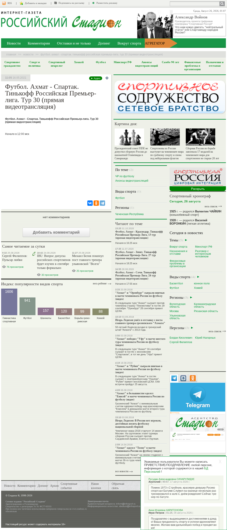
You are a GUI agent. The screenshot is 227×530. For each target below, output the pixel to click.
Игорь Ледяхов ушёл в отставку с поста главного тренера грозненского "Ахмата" (140, 321)
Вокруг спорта (129, 43)
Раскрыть (198, 188)
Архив (54, 485)
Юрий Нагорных (205, 337)
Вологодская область (178, 305)
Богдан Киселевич (181, 337)
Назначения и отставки (214, 63)
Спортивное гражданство (12, 63)
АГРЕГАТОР (155, 43)
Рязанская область (206, 311)
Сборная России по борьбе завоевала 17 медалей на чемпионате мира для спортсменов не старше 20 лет (202, 153)
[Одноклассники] (96, 203)
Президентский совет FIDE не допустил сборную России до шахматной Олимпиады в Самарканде (131, 153)
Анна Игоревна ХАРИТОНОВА (166, 510)
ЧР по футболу (124, 176)
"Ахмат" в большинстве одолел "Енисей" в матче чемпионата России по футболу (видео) (139, 396)
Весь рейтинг (100, 283)
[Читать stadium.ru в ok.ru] (197, 426)
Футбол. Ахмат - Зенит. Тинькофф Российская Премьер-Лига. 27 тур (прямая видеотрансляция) (136, 255)
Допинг (104, 43)
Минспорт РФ (123, 62)
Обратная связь (118, 485)
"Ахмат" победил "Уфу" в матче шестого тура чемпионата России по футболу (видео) (140, 342)
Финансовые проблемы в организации (192, 65)
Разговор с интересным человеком (203, 254)
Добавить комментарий (56, 232)
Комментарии (39, 43)
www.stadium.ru (79, 509)
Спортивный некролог (57, 63)
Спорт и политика (34, 63)
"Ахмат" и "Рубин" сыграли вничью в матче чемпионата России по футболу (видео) (138, 369)
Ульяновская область (178, 317)
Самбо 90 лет (170, 62)
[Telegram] (102, 203)
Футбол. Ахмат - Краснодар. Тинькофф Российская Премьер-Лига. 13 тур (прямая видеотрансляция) (139, 235)
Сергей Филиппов (181, 342)
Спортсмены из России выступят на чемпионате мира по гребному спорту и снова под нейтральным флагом (167, 153)
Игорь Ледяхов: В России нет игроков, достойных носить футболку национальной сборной (138, 424)
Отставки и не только (74, 43)
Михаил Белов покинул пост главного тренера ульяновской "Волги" (88, 260)
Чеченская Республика (129, 214)
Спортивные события (69, 485)
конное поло (202, 283)
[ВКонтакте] (90, 203)
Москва (174, 311)
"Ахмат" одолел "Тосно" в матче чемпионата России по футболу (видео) (138, 449)
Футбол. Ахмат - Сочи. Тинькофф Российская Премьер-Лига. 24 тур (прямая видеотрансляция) (135, 275)
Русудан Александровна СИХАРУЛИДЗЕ (171, 479)
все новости (121, 471)
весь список (211, 206)
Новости (14, 43)
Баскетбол (176, 283)
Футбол (101, 62)
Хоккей (79, 62)
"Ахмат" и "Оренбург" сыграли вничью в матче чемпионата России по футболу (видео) (139, 296)
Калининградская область (205, 305)
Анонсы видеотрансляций (146, 63)
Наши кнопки (96, 485)
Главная (11, 54)
